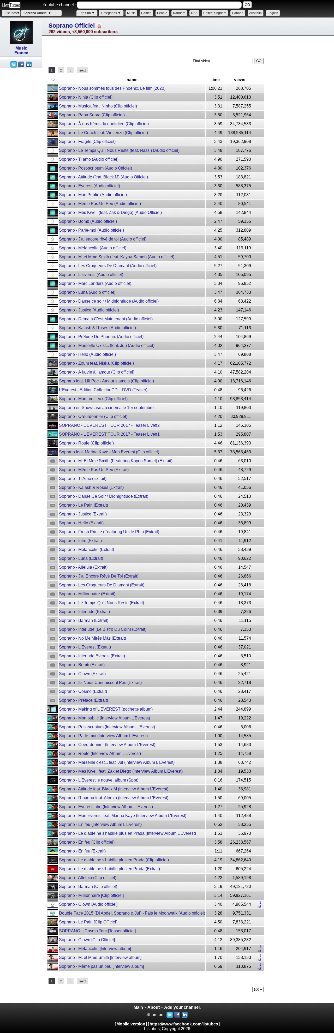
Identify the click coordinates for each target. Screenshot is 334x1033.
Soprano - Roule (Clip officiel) (86, 443)
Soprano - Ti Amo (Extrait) (82, 478)
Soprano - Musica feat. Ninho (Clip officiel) (98, 106)
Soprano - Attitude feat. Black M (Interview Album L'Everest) (113, 789)
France (21, 53)
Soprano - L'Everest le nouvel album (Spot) (98, 780)
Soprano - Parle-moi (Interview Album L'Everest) (103, 736)
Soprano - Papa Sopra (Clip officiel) (92, 115)
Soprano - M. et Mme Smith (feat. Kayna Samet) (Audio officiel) (116, 257)
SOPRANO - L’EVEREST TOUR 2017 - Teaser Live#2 (109, 425)
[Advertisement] (21, 146)
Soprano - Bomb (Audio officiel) (88, 221)
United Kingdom (214, 13)
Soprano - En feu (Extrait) (82, 851)
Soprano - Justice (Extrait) (83, 514)
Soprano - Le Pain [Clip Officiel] (88, 922)
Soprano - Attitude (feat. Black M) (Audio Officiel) (103, 177)
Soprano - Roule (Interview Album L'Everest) (100, 753)
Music (131, 13)
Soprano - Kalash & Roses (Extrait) (91, 487)
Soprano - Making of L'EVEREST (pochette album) (106, 709)
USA (194, 13)
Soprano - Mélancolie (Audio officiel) (92, 248)
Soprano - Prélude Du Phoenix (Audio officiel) (101, 336)
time (215, 79)
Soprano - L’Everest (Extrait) (85, 647)
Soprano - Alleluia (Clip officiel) (87, 877)
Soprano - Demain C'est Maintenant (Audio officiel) (106, 319)
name (132, 79)
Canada (237, 13)
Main (138, 1007)
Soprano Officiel (72, 25)
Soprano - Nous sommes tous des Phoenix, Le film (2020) (112, 88)
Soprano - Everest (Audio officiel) (89, 186)
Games (146, 13)
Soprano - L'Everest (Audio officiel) (91, 274)
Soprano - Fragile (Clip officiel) (87, 141)
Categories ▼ (111, 13)
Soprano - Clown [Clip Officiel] (87, 940)
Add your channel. (182, 1007)
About (153, 1007)
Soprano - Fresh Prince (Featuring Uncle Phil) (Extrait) (109, 532)
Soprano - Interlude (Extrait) (84, 611)
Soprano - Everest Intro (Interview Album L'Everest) (106, 806)
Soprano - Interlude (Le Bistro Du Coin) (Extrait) (102, 629)
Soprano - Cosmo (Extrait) (83, 691)
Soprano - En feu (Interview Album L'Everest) (100, 824)
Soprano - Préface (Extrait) (83, 700)
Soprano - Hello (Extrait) (81, 523)
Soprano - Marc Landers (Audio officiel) (95, 283)
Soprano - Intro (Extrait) (80, 540)
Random (179, 13)
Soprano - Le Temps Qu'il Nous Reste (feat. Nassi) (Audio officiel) (119, 150)
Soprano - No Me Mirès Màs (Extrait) (92, 638)
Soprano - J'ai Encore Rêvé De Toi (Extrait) (98, 576)
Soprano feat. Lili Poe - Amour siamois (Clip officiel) (106, 381)
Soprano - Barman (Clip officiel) (88, 886)
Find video (202, 61)
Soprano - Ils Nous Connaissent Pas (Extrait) (100, 682)
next (82, 70)
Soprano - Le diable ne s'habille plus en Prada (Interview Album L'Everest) (127, 833)
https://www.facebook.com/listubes (184, 1024)
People (162, 13)
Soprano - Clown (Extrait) (82, 673)
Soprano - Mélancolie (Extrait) (86, 549)
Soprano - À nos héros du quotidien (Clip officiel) (104, 124)
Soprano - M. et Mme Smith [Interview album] (100, 957)
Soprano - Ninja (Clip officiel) (85, 97)
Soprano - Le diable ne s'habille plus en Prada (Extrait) (109, 869)
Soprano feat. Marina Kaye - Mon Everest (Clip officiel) (109, 452)
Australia (255, 13)
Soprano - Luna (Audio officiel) (87, 292)
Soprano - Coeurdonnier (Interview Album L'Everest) (107, 744)
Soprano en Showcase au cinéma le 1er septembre (106, 407)
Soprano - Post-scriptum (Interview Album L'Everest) (107, 727)
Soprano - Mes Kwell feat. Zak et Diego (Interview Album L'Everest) (121, 771)
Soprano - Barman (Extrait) (83, 620)
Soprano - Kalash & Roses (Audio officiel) (97, 328)
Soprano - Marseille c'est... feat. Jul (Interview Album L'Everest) (117, 762)
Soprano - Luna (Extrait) (81, 558)
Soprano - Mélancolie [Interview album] (95, 948)
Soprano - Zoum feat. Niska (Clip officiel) (96, 363)
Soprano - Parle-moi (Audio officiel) (91, 230)
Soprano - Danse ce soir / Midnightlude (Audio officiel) (109, 301)
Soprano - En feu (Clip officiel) (87, 842)
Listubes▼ (12, 13)
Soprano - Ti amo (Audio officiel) (88, 159)
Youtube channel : (59, 5)
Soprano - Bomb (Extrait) (82, 665)
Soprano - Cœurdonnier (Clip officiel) (93, 416)
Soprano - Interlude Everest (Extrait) (92, 656)
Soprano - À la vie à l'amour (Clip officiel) (96, 372)
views (239, 79)
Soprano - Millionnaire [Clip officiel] (91, 895)
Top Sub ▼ (87, 13)
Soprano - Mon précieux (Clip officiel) (93, 399)
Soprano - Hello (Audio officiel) (87, 354)
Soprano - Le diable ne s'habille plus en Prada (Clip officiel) (114, 860)
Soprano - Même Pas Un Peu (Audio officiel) (100, 203)
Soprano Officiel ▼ (37, 13)
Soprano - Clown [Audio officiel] (88, 904)
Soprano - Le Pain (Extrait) (83, 505)
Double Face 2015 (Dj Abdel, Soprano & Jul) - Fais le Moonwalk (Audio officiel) (132, 913)
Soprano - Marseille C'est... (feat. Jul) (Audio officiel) (106, 345)
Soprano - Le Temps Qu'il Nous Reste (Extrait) (101, 602)
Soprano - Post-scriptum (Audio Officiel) (95, 168)
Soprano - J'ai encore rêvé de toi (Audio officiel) (102, 239)
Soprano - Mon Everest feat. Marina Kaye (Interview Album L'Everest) (122, 815)
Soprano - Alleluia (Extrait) (83, 567)
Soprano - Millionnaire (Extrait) (87, 594)
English (272, 13)
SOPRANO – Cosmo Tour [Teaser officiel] (97, 931)
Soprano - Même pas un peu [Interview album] (101, 966)
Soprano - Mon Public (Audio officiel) (93, 195)
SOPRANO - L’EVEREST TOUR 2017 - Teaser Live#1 (109, 434)
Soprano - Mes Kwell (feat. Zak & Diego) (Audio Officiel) (110, 212)
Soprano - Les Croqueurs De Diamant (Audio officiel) (108, 265)
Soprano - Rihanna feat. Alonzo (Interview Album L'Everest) (113, 798)
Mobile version (130, 1024)
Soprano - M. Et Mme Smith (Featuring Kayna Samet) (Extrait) (115, 461)
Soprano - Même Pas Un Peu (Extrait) (94, 469)
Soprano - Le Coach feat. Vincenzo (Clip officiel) (103, 132)
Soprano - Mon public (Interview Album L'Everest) (104, 718)
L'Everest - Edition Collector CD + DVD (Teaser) (103, 390)
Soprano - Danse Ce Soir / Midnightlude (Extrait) (103, 496)
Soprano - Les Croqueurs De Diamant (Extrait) (101, 585)
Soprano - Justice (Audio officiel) (89, 310)
